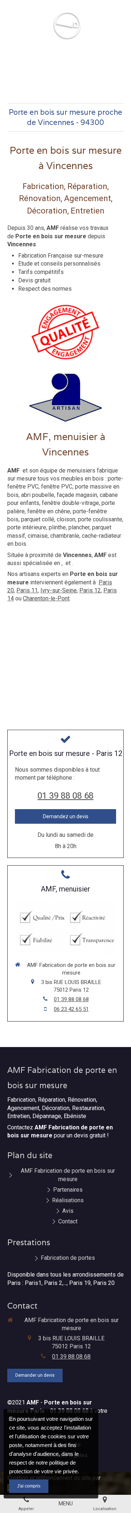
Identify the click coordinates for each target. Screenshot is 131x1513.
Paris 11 (27, 590)
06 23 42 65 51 (71, 1009)
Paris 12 (90, 590)
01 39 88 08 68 (65, 796)
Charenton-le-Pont (46, 598)
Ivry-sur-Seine (58, 590)
